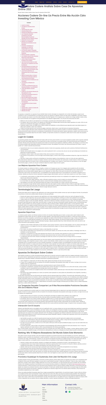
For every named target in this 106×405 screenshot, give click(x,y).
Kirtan (55, 2)
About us (42, 2)
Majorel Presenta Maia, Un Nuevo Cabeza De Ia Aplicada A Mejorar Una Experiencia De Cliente (29, 77)
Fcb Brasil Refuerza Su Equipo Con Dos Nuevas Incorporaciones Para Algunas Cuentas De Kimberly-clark (30, 68)
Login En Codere (25, 25)
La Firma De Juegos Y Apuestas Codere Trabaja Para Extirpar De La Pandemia (30, 52)
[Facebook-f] (66, 392)
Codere (23, 106)
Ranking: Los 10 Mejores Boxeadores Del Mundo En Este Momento (29, 43)
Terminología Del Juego (27, 29)
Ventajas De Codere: (26, 109)
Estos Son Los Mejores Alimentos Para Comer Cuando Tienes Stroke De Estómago (30, 100)
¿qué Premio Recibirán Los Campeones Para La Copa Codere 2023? (29, 72)
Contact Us (71, 2)
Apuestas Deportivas (26, 31)
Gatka (60, 2)
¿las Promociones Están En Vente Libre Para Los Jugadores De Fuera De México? (30, 63)
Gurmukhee (48, 2)
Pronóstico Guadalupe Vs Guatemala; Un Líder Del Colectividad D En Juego (27, 47)
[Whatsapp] (69, 392)
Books (65, 2)
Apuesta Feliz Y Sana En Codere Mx (30, 107)
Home (36, 2)
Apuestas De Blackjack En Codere (29, 32)
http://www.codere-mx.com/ (78, 364)
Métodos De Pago (26, 110)
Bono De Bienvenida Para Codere (29, 97)
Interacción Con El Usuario (28, 39)
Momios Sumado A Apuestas (28, 54)
